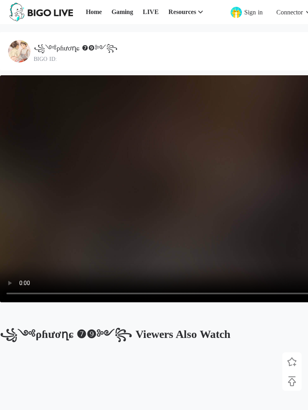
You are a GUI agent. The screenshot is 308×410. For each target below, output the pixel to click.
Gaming (122, 11)
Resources (182, 11)
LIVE (151, 11)
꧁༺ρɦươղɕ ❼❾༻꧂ (76, 48)
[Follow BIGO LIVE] (292, 362)
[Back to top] (292, 381)
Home (94, 11)
